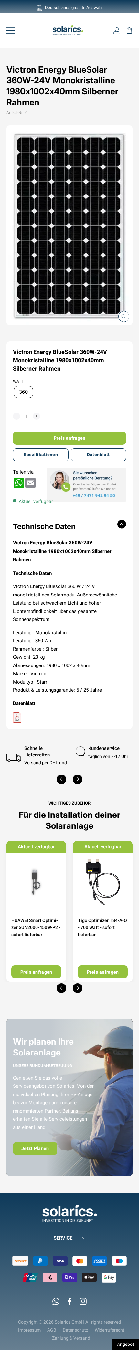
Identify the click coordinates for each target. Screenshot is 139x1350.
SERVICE (63, 1238)
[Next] (77, 779)
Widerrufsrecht (109, 1330)
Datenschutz (75, 1330)
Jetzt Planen (35, 1148)
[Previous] (61, 779)
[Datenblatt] (69, 717)
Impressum (29, 1330)
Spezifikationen (41, 454)
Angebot (125, 1344)
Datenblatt (98, 454)
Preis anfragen (70, 438)
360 (23, 392)
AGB (51, 1330)
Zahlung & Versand (71, 1338)
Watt (18, 381)
